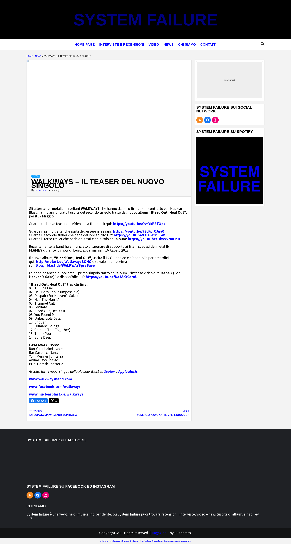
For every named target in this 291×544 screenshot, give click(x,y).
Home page (85, 44)
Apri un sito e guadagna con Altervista (114, 541)
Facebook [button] (40, 400)
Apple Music (128, 371)
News (169, 44)
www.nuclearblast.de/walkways (56, 394)
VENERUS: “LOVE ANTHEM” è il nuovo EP (163, 413)
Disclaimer (134, 541)
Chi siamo (187, 44)
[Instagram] (215, 120)
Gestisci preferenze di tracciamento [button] (177, 541)
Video (154, 44)
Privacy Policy (157, 541)
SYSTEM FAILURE (146, 19)
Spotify (109, 371)
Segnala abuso (145, 541)
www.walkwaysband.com (50, 379)
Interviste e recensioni (121, 44)
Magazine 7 (160, 532)
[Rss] (199, 120)
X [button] (56, 400)
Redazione (41, 190)
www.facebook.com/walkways (54, 386)
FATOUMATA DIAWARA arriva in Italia (53, 413)
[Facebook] (207, 120)
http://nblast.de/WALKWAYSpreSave (64, 265)
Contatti (208, 44)
